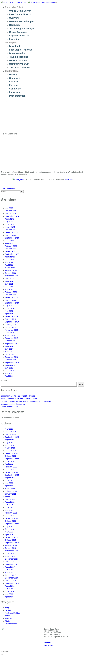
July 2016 (9, 368)
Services (13, 81)
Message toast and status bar (13, 404)
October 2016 (10, 360)
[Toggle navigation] (56, 2)
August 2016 (10, 365)
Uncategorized (11, 624)
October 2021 (10, 278)
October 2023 (10, 235)
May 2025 (9, 208)
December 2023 (11, 232)
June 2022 (9, 260)
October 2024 (10, 213)
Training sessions (18, 57)
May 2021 (9, 289)
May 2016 (9, 373)
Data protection (17, 95)
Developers (11, 42)
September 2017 (12, 343)
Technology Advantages (22, 28)
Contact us (15, 88)
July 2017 (9, 349)
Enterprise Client (14, 7)
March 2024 (10, 227)
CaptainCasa (12, 71)
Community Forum (19, 64)
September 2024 (12, 216)
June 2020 (9, 308)
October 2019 (10, 319)
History (13, 74)
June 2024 (9, 224)
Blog (7, 608)
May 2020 (9, 311)
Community (15, 78)
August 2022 (10, 257)
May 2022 (9, 262)
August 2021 (10, 281)
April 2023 (9, 243)
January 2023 (10, 249)
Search (4, 381)
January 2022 (10, 273)
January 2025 (10, 211)
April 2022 (9, 265)
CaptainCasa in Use (19, 35)
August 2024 (10, 219)
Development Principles (22, 21)
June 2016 (9, 371)
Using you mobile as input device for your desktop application (26, 401)
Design (8, 610)
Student (8, 621)
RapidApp (14, 25)
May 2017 (9, 352)
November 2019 (11, 316)
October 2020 (10, 300)
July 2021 (9, 284)
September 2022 (12, 254)
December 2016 (11, 357)
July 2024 (9, 222)
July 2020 (9, 306)
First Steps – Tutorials (20, 49)
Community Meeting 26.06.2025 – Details (18, 396)
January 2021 (10, 295)
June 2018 (9, 333)
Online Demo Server (20, 10)
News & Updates (18, 60)
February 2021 (11, 292)
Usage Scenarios (18, 32)
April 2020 (9, 314)
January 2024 (10, 230)
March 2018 (10, 335)
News (7, 616)
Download (14, 46)
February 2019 (11, 325)
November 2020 (11, 297)
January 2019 (10, 327)
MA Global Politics (12, 613)
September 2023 (12, 238)
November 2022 (11, 251)
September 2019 (12, 322)
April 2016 (9, 376)
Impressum (15, 92)
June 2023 (9, 241)
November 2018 (11, 330)
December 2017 (11, 338)
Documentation (17, 53)
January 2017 (10, 354)
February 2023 (11, 246)
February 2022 (11, 270)
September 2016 (12, 362)
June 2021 (9, 287)
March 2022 (10, 268)
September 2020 (12, 303)
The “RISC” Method (19, 67)
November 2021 (11, 276)
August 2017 (10, 346)
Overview (14, 18)
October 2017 (10, 341)
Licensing (14, 39)
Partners (13, 85)
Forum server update (9, 407)
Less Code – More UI (20, 14)
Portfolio (8, 618)
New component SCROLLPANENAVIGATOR (19, 399)
